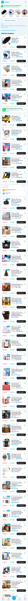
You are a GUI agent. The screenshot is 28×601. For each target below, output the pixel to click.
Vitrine (25, 599)
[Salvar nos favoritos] (3, 38)
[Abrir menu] (25, 2)
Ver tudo (23, 186)
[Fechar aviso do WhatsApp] (26, 6)
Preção (13, 46)
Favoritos (19, 599)
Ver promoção (20, 46)
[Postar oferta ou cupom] (14, 598)
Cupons (8, 599)
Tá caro (5, 46)
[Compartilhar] (25, 38)
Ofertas (2, 599)
